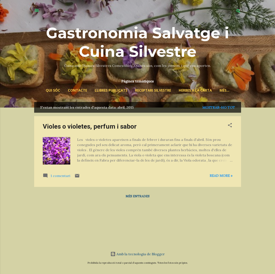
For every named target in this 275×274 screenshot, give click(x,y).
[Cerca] (238, 11)
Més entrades (138, 196)
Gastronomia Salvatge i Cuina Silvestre (137, 42)
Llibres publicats (111, 90)
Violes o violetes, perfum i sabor (90, 126)
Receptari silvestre (153, 90)
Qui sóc (53, 90)
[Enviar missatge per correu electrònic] (77, 177)
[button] (229, 126)
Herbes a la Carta (195, 90)
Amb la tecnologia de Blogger (140, 254)
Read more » (221, 175)
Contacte (77, 90)
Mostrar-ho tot (218, 107)
